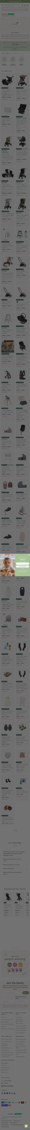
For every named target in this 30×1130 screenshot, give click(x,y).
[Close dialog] (29, 554)
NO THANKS (22, 568)
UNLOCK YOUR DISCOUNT (22, 566)
